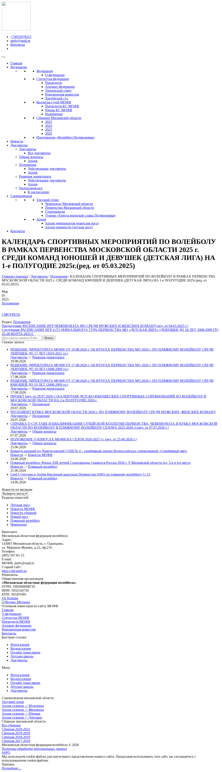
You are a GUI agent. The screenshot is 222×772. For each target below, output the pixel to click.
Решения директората (35, 176)
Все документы (39, 153)
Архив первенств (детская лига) (69, 227)
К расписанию (38, 192)
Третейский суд (56, 98)
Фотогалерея (19, 644)
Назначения (53, 114)
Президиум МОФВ (16, 621)
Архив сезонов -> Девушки (22, 717)
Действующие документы (47, 168)
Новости (16, 141)
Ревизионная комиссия (62, 94)
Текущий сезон (47, 200)
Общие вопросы (31, 157)
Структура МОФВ (15, 618)
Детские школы (21, 656)
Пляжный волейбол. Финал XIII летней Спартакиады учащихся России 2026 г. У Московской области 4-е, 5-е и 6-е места (100, 463)
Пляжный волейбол (42, 466)
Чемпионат (18, 524)
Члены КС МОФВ (58, 110)
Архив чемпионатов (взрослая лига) (72, 223)
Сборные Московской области (58, 118)
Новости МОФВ (40, 455)
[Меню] (3, 57)
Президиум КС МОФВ (62, 106)
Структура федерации (52, 79)
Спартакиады (55, 211)
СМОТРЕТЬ (11, 314)
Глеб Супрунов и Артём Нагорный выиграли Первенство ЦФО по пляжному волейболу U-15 (80, 474)
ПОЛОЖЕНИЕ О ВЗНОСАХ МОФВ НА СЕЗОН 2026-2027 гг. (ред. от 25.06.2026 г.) (73, 439)
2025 (48, 122)
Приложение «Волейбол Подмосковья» (65, 137)
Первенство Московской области (69, 207)
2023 (48, 129)
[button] (111, 668)
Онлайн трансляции (25, 652)
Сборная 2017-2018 (16, 741)
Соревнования (21, 196)
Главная (16, 63)
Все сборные (11, 725)
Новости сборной (23, 513)
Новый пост (19, 516)
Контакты (17, 231)
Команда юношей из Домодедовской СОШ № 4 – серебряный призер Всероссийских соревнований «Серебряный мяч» (98, 451)
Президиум (53, 83)
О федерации (55, 75)
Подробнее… (11, 768)
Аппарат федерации (60, 86)
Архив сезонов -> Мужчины (23, 706)
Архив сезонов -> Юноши (21, 713)
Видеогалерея (20, 648)
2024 (48, 126)
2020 (48, 133)
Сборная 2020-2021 (16, 729)
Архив (33, 161)
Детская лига (20, 505)
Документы (19, 145)
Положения (27, 165)
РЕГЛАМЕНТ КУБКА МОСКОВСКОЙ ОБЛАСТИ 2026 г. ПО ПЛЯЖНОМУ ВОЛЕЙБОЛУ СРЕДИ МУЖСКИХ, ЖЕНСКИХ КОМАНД (112, 412)
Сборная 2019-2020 (16, 733)
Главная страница (15, 276)
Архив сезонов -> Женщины (23, 709)
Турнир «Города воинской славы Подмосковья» (80, 215)
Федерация (18, 67)
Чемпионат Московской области (69, 204)
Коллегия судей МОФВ (53, 102)
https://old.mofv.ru (14, 571)
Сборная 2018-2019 (16, 737)
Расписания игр (30, 188)
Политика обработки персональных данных (34, 749)
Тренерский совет (58, 90)
